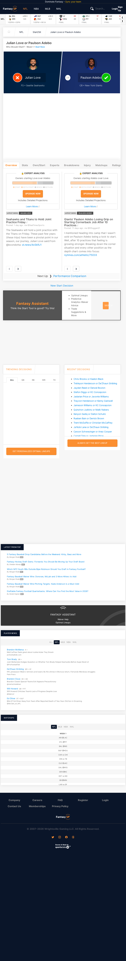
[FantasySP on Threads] (73, 837)
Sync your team (73, 1)
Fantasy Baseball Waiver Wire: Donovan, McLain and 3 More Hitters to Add (41, 576)
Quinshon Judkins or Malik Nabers (91, 409)
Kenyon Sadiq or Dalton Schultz (90, 414)
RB (33, 380)
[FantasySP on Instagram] (59, 837)
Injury (87, 165)
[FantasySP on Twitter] (53, 837)
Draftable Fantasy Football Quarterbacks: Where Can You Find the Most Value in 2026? (47, 591)
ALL (12, 380)
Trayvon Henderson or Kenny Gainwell (93, 401)
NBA (36, 8)
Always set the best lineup (92, 443)
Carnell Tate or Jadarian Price (88, 436)
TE (54, 380)
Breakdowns (71, 165)
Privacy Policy (60, 806)
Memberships (37, 806)
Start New (40, 47)
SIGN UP (108, 305)
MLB (47, 8)
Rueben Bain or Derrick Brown (89, 418)
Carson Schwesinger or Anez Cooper (93, 431)
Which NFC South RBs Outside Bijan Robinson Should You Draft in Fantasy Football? (46, 569)
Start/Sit (37, 32)
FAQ (60, 800)
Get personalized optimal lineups (31, 451)
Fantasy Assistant (32, 303)
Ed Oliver (11, 698)
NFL (25, 8)
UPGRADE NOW (32, 194)
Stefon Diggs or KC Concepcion (90, 392)
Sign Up (120, 9)
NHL (58, 8)
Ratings (116, 165)
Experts (54, 165)
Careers (37, 800)
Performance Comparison (69, 276)
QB (23, 380)
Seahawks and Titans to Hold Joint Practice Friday (28, 221)
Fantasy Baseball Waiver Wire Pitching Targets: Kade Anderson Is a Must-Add (43, 584)
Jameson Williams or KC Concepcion (92, 405)
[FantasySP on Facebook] (66, 837)
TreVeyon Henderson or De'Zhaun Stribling (95, 383)
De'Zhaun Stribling (15, 669)
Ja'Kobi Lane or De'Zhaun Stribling (91, 427)
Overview (11, 165)
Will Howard (12, 689)
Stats (25, 165)
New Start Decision (62, 285)
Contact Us (14, 806)
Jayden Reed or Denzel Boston (89, 388)
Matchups (101, 165)
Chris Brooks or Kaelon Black (88, 379)
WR (43, 380)
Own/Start (39, 165)
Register (83, 800)
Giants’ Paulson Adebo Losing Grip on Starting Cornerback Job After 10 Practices (88, 222)
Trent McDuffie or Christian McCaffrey (93, 422)
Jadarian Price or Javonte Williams (91, 396)
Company (14, 800)
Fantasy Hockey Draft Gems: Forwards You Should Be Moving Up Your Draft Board (45, 562)
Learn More (32, 206)
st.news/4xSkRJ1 (31, 244)
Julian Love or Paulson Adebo (65, 32)
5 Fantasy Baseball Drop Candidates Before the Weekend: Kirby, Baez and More (44, 554)
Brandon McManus (15, 650)
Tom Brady (12, 659)
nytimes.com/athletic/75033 (80, 255)
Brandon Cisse (13, 679)
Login (115, 8)
